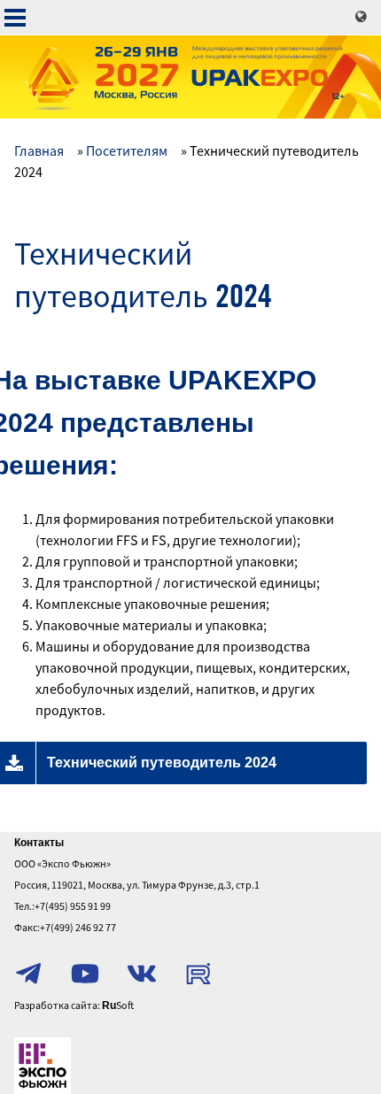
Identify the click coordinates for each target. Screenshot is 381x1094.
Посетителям (126, 150)
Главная (39, 150)
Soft (118, 1005)
